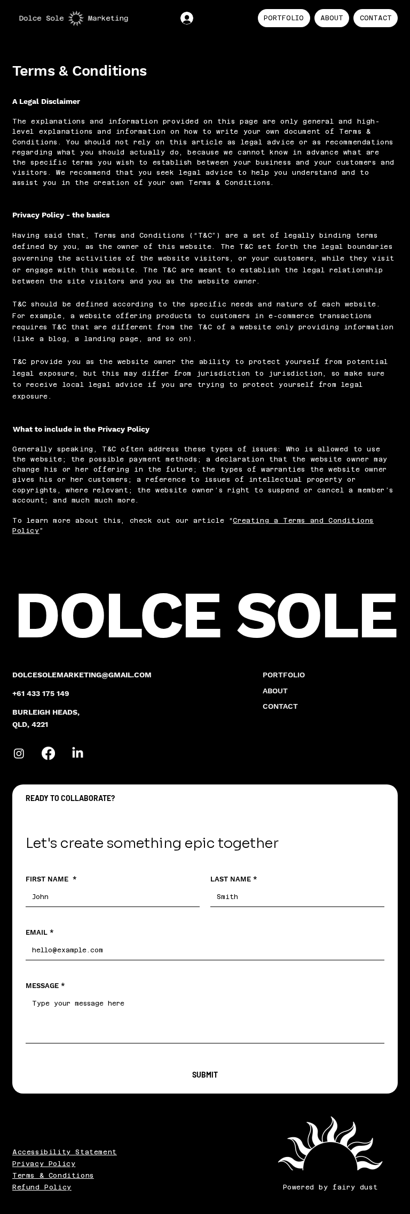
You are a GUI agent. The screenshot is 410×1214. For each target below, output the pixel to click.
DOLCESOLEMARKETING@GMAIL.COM (82, 674)
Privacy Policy (43, 1164)
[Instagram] (19, 753)
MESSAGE (45, 986)
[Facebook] (48, 753)
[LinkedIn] (77, 753)
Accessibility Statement (64, 1152)
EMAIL (40, 932)
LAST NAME (233, 879)
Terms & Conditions (53, 1175)
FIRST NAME (51, 879)
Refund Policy (42, 1187)
